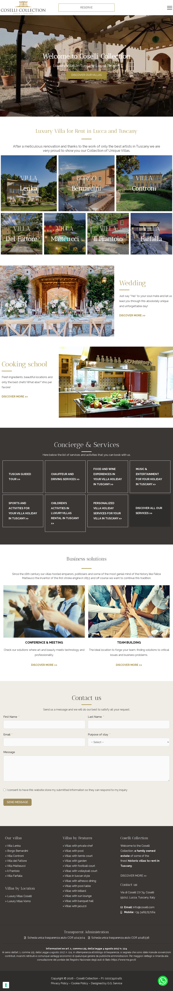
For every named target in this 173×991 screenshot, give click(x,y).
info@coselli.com (143, 907)
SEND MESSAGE (17, 802)
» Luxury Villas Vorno (18, 901)
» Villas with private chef (78, 845)
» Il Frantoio (12, 871)
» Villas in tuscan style (76, 875)
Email (6, 734)
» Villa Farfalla (13, 875)
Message (9, 752)
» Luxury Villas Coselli (18, 896)
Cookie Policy (79, 983)
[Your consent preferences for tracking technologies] (6, 985)
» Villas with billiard (74, 890)
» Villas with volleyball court (80, 871)
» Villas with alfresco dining (79, 881)
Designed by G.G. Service (106, 983)
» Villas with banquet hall (78, 901)
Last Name (95, 716)
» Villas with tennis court (78, 855)
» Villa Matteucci (15, 865)
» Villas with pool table (77, 886)
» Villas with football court (79, 865)
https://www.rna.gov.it (123, 959)
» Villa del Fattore (16, 860)
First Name (10, 716)
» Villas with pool (73, 850)
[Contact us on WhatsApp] (163, 981)
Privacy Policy (59, 983)
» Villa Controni (14, 855)
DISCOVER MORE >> (44, 665)
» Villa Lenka (13, 845)
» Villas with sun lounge (77, 896)
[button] (86, 8)
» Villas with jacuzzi (74, 906)
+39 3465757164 (145, 912)
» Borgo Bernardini (16, 850)
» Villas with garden (75, 860)
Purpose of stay (98, 734)
